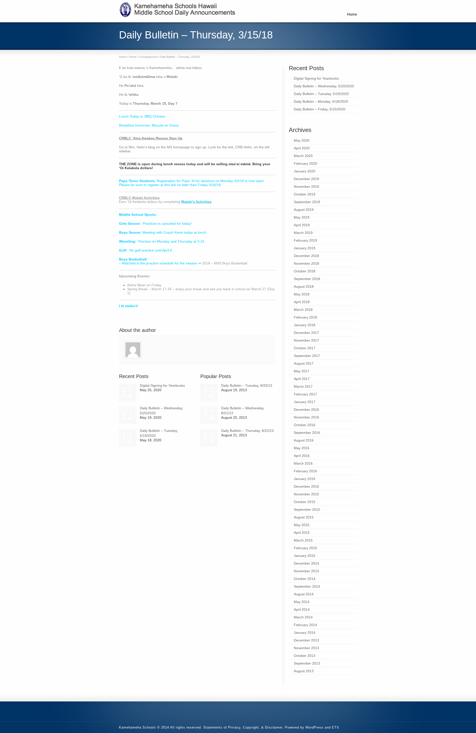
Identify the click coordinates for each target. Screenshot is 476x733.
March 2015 (303, 540)
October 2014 (304, 579)
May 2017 (301, 371)
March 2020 (303, 156)
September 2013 (307, 663)
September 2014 (307, 586)
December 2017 (306, 333)
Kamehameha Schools (137, 727)
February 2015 (305, 548)
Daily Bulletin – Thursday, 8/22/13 (247, 431)
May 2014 (301, 602)
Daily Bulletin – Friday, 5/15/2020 (319, 109)
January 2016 (304, 479)
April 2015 (302, 533)
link (173, 185)
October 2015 (304, 502)
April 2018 (302, 302)
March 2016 (303, 463)
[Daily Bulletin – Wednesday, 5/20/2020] (127, 415)
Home (352, 14)
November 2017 (306, 340)
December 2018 (306, 256)
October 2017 (304, 348)
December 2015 (306, 486)
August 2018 (304, 286)
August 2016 (304, 440)
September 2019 (307, 202)
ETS (335, 727)
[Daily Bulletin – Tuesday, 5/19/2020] (127, 437)
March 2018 (303, 310)
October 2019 (304, 194)
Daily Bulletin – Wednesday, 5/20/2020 (324, 86)
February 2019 (305, 240)
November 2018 (306, 263)
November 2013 (306, 648)
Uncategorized (148, 56)
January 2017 (304, 402)
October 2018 (304, 271)
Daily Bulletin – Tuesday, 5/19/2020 (321, 94)
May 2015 (301, 525)
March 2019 (303, 233)
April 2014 (302, 609)
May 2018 (301, 294)
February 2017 (305, 394)
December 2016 (306, 410)
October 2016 (304, 425)
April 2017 (302, 379)
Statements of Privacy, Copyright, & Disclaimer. (243, 727)
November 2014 (306, 571)
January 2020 (304, 171)
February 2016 (305, 471)
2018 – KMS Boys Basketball (224, 263)
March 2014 (303, 617)
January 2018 (304, 325)
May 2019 (301, 217)
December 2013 (306, 640)
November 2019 (306, 187)
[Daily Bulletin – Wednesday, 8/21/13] (208, 415)
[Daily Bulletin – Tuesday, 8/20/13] (208, 392)
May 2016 (301, 448)
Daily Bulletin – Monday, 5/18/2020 (321, 101)
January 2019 (304, 248)
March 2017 (303, 386)
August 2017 (304, 363)
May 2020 (301, 140)
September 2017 (307, 356)
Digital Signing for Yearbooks (162, 385)
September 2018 (307, 279)
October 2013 (304, 656)
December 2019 (306, 179)
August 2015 (304, 517)
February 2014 (305, 625)
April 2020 (302, 148)
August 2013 (304, 671)
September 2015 (307, 509)
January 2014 (304, 633)
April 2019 (302, 225)
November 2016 (306, 417)
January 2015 (304, 556)
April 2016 (302, 456)
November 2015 (306, 494)
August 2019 (304, 210)
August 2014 (304, 594)
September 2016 (307, 433)
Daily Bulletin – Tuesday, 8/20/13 (246, 385)
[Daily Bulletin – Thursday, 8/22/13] (208, 437)
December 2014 (306, 563)
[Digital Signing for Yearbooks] (127, 392)
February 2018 (305, 317)
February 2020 (305, 163)
